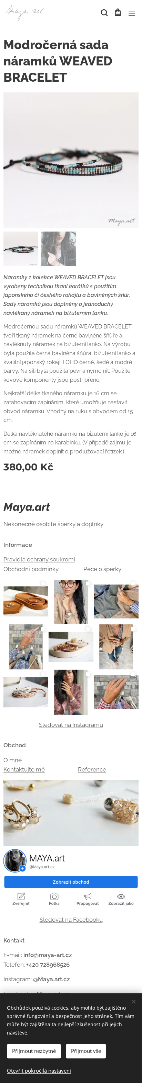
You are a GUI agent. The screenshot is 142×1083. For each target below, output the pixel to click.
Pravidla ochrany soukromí (39, 559)
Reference (92, 769)
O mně (12, 760)
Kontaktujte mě (24, 769)
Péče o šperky (102, 569)
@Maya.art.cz (51, 979)
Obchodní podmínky (31, 569)
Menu (132, 13)
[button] (104, 12)
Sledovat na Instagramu (71, 724)
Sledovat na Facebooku (71, 919)
